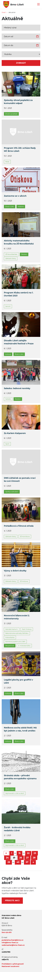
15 (19, 853)
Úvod (3, 12)
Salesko (8, 399)
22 (28, 853)
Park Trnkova (26, 629)
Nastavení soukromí (10, 966)
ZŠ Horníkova (25, 536)
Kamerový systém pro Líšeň (15, 641)
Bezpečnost (9, 646)
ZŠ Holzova (24, 581)
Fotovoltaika (9, 637)
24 (7, 857)
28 (34, 857)
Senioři (8, 306)
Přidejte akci (12, 900)
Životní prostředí (11, 114)
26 (20, 857)
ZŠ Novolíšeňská (11, 254)
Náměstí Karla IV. (11, 629)
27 (27, 857)
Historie (21, 206)
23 (35, 853)
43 (18, 862)
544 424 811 (7, 932)
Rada (7, 162)
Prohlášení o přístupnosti (13, 964)
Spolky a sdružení (11, 492)
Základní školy (10, 258)
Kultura (8, 354)
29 (9, 862)
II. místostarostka (24, 646)
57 (27, 862)
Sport (7, 444)
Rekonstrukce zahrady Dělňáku (16, 633)
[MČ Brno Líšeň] (13, 4)
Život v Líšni (9, 206)
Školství (24, 254)
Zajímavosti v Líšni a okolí (14, 793)
